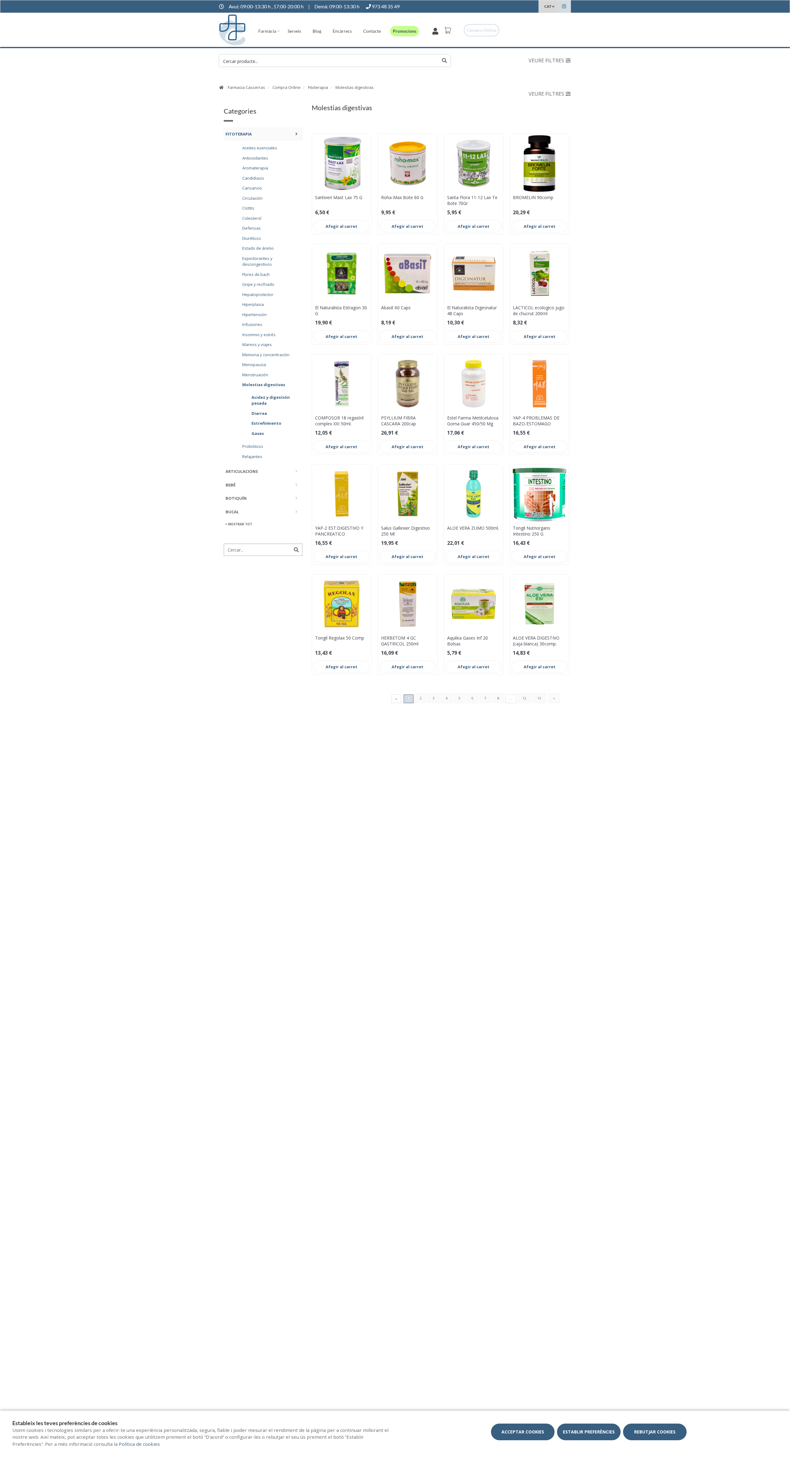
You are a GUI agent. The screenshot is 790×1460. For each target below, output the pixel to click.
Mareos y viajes (257, 344)
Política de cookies (139, 1444)
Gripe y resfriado (258, 284)
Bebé (230, 484)
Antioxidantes (255, 158)
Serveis (294, 31)
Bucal (232, 511)
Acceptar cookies (522, 1432)
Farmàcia (267, 31)
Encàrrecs (342, 31)
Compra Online (286, 87)
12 (524, 698)
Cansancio (252, 187)
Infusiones (252, 324)
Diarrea (259, 413)
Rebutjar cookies (655, 1432)
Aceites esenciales (259, 147)
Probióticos (252, 446)
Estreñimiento (266, 423)
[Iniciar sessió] (436, 30)
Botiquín (236, 498)
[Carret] (449, 30)
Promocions (404, 31)
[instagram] (564, 7)
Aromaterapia (255, 167)
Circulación (252, 198)
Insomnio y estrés (259, 334)
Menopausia (254, 364)
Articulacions (242, 471)
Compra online (481, 30)
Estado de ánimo (258, 248)
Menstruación (255, 374)
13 (539, 698)
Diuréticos (251, 238)
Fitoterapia (318, 87)
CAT (547, 6)
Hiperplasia (253, 304)
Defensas (251, 228)
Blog (317, 31)
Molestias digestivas (354, 87)
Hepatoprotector (257, 294)
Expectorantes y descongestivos (257, 261)
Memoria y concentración (265, 354)
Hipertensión (254, 314)
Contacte (372, 31)
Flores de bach (256, 274)
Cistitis (248, 208)
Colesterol (251, 218)
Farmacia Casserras (246, 87)
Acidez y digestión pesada (271, 400)
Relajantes (252, 456)
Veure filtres (546, 60)
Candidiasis (253, 178)
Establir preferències (589, 1432)
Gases (258, 433)
